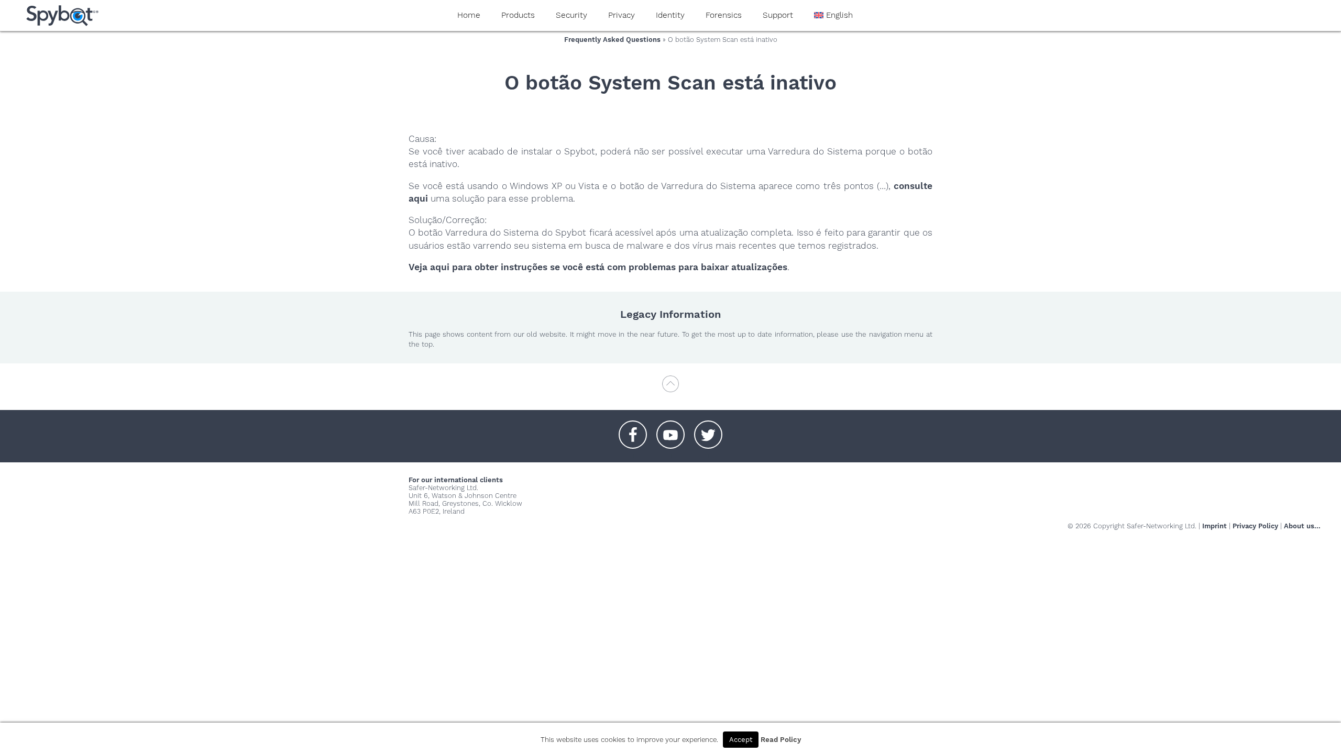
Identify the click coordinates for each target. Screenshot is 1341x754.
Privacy (621, 15)
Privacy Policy (1255, 526)
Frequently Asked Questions (612, 39)
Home (468, 15)
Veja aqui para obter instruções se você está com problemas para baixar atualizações (598, 267)
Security (571, 15)
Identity (670, 15)
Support (778, 15)
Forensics (724, 15)
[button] (633, 429)
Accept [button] (740, 740)
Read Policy (781, 740)
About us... (1302, 526)
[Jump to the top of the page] (670, 389)
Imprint (1214, 526)
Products (518, 15)
